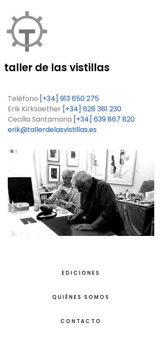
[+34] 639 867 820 (104, 119)
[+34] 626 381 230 (92, 109)
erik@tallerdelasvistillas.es (52, 130)
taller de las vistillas (57, 67)
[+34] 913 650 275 (69, 99)
